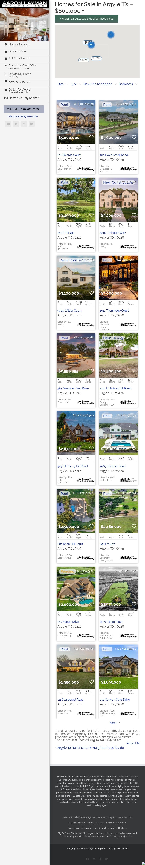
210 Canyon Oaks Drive (115, 699)
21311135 (130, 415)
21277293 (130, 493)
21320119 (88, 259)
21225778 (88, 182)
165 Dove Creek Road (114, 155)
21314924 (130, 104)
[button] (94, 59)
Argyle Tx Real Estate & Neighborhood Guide (90, 748)
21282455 (88, 104)
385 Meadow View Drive (73, 388)
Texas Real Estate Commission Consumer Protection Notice (97, 823)
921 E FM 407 (66, 232)
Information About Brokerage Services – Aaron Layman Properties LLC (97, 817)
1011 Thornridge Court (114, 310)
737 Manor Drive (68, 621)
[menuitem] (62, 84)
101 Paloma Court (69, 155)
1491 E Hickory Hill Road (115, 388)
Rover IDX (133, 743)
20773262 (130, 571)
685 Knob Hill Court (70, 544)
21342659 (130, 259)
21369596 (87, 648)
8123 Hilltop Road (111, 621)
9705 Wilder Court (69, 310)
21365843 (130, 337)
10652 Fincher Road (113, 466)
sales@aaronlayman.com (22, 116)
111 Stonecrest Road (70, 699)
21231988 (88, 337)
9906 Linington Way (113, 232)
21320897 (130, 182)
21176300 (87, 415)
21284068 (130, 648)
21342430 (88, 571)
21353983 (88, 493)
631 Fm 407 (107, 544)
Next (114, 723)
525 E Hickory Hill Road (72, 466)
